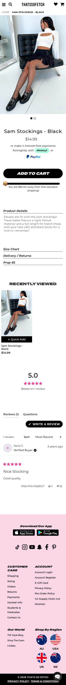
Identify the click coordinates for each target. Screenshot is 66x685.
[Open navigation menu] (4, 4)
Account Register (45, 577)
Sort (27, 437)
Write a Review (47, 424)
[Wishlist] (55, 4)
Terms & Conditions (45, 681)
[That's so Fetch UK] (42, 658)
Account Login (44, 572)
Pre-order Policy (45, 593)
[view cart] (62, 4)
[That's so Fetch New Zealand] (55, 658)
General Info (14, 602)
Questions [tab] (30, 415)
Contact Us (14, 617)
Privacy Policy (43, 588)
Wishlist (40, 604)
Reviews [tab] (11, 415)
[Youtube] (32, 547)
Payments (13, 597)
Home (6, 12)
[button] (57, 676)
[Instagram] (24, 547)
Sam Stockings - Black (28, 12)
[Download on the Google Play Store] (48, 535)
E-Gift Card (41, 583)
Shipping (13, 576)
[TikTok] (17, 547)
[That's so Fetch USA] (55, 640)
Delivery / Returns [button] (17, 256)
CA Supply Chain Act (47, 598)
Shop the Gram (15, 640)
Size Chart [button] (11, 249)
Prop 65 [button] (9, 262)
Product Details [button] (15, 211)
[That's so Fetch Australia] (42, 640)
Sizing (11, 581)
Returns (12, 591)
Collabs (11, 645)
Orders (11, 586)
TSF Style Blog (15, 635)
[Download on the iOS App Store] (24, 534)
